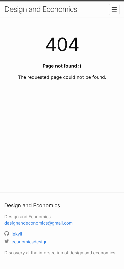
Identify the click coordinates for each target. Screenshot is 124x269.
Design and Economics (40, 9)
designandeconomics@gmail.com (38, 223)
